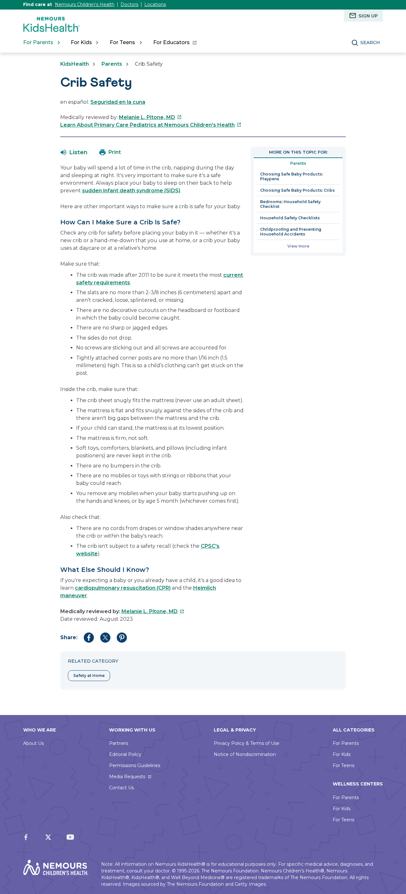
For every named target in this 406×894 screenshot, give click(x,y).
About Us (33, 743)
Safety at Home (89, 675)
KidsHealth (74, 64)
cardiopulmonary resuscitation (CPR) (123, 588)
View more (298, 246)
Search (370, 42)
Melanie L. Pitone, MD (150, 117)
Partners (118, 743)
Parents (112, 64)
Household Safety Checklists (290, 217)
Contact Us (121, 788)
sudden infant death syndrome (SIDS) (131, 191)
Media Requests (127, 776)
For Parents (346, 743)
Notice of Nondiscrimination (245, 754)
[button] (74, 152)
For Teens (343, 765)
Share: (68, 637)
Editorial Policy (125, 754)
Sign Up (368, 16)
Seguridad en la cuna (117, 102)
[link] (174, 42)
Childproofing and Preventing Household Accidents (290, 231)
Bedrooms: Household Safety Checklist (290, 204)
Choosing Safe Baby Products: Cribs (297, 190)
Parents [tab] (298, 163)
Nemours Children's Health (85, 4)
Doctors (129, 4)
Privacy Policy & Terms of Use (246, 743)
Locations (155, 4)
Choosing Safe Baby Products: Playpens (291, 176)
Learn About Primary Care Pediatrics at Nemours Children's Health (150, 125)
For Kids (341, 754)
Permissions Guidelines (134, 765)
